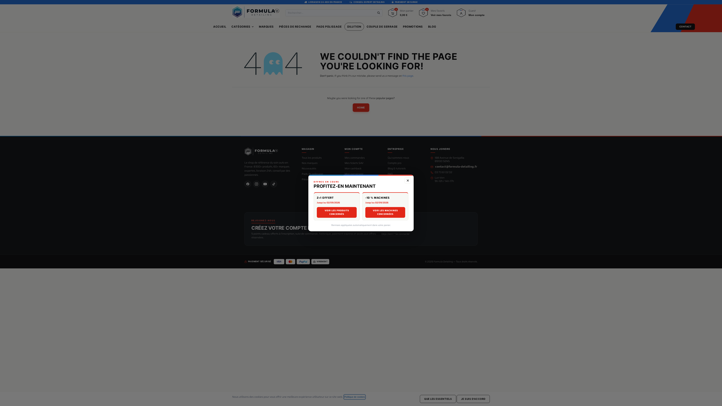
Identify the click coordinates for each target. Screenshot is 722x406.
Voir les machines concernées (385, 212)
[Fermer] (408, 180)
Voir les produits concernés (337, 212)
